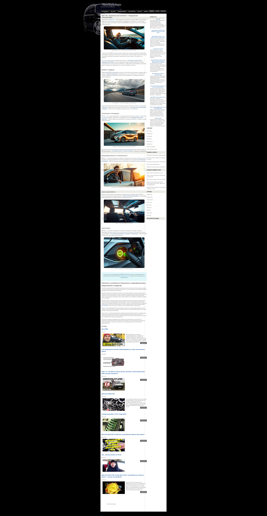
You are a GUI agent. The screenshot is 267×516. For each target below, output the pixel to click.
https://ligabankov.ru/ (105, 305)
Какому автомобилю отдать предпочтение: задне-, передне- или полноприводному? (156, 183)
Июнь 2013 (149, 207)
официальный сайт (124, 276)
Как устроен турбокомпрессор (153, 164)
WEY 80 (112, 19)
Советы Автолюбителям (152, 149)
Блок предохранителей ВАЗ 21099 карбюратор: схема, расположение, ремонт (123, 350)
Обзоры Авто (149, 144)
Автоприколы (149, 133)
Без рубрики (149, 136)
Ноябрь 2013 (149, 194)
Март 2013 (149, 215)
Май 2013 (149, 210)
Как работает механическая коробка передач (156, 155)
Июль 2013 (149, 205)
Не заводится (105, 11)
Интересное (149, 138)
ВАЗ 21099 (113, 11)
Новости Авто (150, 141)
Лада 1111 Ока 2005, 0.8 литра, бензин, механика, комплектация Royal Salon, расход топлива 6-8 (123, 372)
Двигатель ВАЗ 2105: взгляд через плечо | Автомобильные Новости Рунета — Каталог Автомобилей (123, 476)
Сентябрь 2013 (150, 199)
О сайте (157, 11)
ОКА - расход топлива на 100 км (111, 455)
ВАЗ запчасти (132, 11)
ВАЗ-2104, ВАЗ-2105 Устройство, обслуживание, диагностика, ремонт (123, 434)
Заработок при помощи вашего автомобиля (156, 167)
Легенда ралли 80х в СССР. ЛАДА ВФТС (114, 414)
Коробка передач (122, 11)
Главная (152, 11)
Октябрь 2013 (149, 197)
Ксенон (146, 11)
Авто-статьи (149, 131)
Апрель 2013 (149, 212)
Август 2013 (149, 202)
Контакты (163, 11)
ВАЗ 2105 (140, 11)
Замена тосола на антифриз (159, 179)
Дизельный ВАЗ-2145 (108, 394)
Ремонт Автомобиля (151, 146)
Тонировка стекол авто (158, 172)
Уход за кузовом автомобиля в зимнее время (156, 161)
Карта (102, 515)
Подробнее (143, 343)
